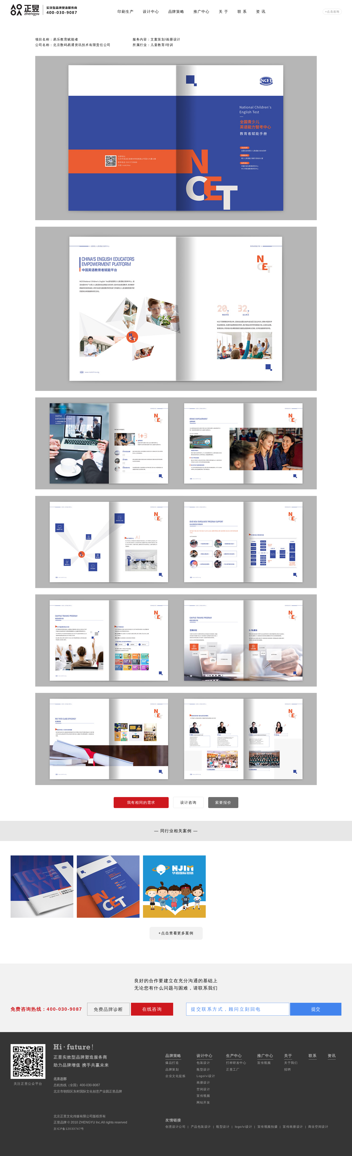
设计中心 (151, 12)
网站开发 (203, 1102)
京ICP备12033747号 (69, 1128)
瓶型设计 (203, 1069)
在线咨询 (152, 1009)
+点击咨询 (332, 11)
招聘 (287, 1069)
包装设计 (203, 1062)
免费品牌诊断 (108, 1009)
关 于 (223, 12)
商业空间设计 (318, 1126)
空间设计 (203, 1089)
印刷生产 (126, 12)
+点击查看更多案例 (175, 933)
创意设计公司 (175, 1126)
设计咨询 (188, 803)
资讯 (332, 1056)
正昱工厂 (233, 1069)
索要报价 (223, 803)
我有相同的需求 (141, 803)
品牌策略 (176, 12)
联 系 (242, 12)
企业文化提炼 (175, 1076)
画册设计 (203, 1082)
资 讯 (260, 12)
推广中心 (202, 12)
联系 (313, 1056)
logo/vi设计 (243, 1126)
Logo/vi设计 (206, 1076)
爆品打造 (172, 1062)
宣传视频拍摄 (267, 1126)
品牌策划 (172, 1069)
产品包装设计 (201, 1126)
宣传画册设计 (293, 1126)
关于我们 (291, 1062)
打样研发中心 (236, 1062)
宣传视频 (203, 1095)
